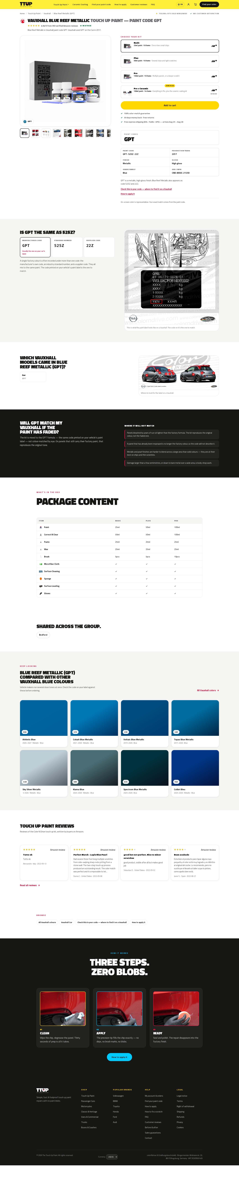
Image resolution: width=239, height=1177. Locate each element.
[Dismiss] (39, 1168)
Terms (180, 1101)
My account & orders (154, 1095)
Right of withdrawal (185, 1106)
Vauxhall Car (66, 922)
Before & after (151, 1127)
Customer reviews (138, 4)
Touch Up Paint (61, 4)
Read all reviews (28, 885)
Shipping (180, 1111)
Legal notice (182, 1095)
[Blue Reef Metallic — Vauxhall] (35, 133)
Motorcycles (86, 1106)
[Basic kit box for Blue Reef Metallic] (24, 133)
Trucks (84, 1122)
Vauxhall (47, 13)
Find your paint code (101, 4)
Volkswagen (118, 1095)
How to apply (120, 4)
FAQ (153, 4)
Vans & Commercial (89, 1116)
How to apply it (128, 193)
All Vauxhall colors (206, 690)
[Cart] (195, 4)
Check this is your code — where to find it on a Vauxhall (146, 189)
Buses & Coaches (89, 1127)
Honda (116, 1111)
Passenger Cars (88, 1101)
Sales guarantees (153, 1132)
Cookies (180, 1127)
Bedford (43, 634)
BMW (115, 1101)
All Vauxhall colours (47, 922)
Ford (115, 1116)
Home (22, 13)
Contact (148, 1138)
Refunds (180, 1116)
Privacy (180, 1122)
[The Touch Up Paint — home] (26, 4)
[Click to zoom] (65, 80)
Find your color (209, 4)
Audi (115, 1122)
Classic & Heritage (89, 1111)
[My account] (188, 4)
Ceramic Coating (80, 4)
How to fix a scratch (154, 1111)
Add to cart (170, 105)
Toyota (116, 1106)
